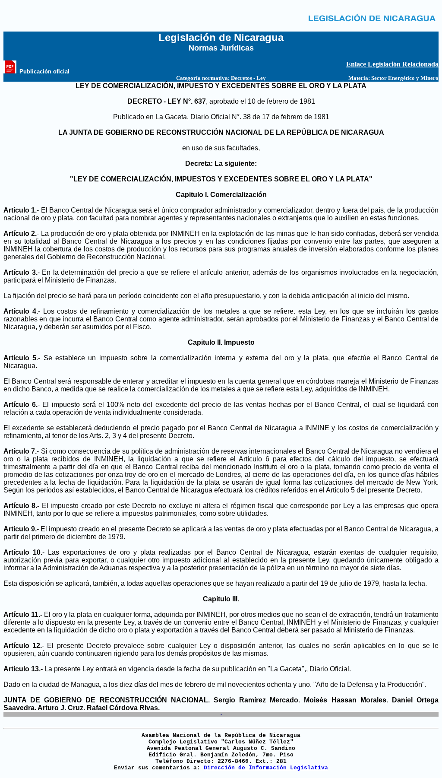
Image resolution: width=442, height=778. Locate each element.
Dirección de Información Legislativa (266, 768)
